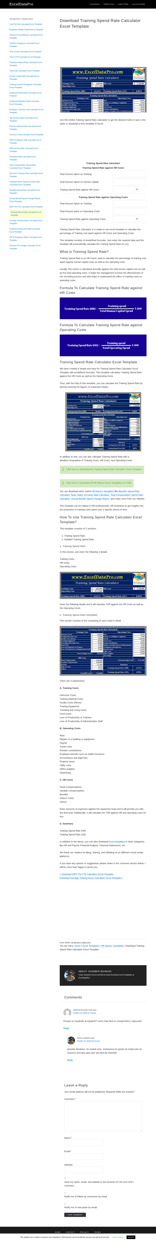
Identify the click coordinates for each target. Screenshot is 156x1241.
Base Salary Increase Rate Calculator (90, 495)
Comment (70, 1099)
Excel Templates (91, 946)
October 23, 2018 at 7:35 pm (84, 1013)
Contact (70, 1232)
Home (77, 946)
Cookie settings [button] (118, 1237)
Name (68, 1138)
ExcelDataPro (21, 4)
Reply (66, 1028)
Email (67, 1151)
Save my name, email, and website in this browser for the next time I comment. (99, 1184)
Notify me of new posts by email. (80, 1207)
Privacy (84, 1232)
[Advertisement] (103, 48)
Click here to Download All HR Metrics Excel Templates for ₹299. (99, 483)
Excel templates (117, 841)
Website (68, 1165)
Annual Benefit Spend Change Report (90, 498)
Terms (97, 1232)
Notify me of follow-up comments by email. (85, 1196)
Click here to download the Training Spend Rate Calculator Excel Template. (104, 469)
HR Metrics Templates (102, 491)
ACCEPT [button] (131, 1237)
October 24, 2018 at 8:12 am (88, 1041)
